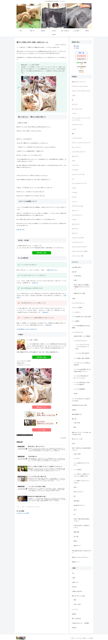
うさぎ (73, 95)
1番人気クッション (41, 407)
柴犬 (73, 133)
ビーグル (74, 197)
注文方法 (74, 586)
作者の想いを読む (42, 252)
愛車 (75, 599)
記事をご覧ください (52, 270)
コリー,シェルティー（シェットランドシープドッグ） (81, 119)
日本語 (77, 48)
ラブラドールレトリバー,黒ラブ (80, 251)
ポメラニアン (75, 228)
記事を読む (45, 312)
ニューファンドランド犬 (78, 174)
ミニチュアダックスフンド (78, 151)
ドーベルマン (75, 169)
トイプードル (75, 165)
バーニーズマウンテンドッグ (79, 183)
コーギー (74, 113)
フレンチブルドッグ (77, 215)
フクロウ (74, 219)
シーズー (74, 129)
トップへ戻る (41, 430)
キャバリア (75, 104)
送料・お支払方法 (76, 618)
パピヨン (74, 188)
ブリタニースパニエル (77, 206)
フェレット (75, 201)
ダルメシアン (75, 156)
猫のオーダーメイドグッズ (78, 81)
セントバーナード (76, 147)
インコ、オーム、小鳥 (77, 256)
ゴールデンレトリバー (77, 124)
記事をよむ (35, 282)
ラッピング (75, 609)
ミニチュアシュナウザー (78, 237)
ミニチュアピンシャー (77, 242)
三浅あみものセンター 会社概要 (80, 623)
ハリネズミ (75, 192)
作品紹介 (74, 614)
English (77, 46)
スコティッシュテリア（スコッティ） (81, 142)
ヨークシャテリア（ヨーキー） (80, 246)
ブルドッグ (75, 210)
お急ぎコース (75, 582)
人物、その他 (77, 604)
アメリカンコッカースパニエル (80, 86)
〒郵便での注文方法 (77, 591)
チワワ (73, 160)
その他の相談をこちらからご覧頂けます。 (27, 329)
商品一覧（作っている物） (78, 596)
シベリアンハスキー (77, 138)
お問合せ (74, 627)
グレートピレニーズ (77, 109)
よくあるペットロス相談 (23, 513)
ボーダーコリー (76, 224)
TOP (73, 573)
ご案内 (73, 577)
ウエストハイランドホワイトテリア (81, 91)
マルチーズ (75, 233)
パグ (73, 179)
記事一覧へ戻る (20, 229)
